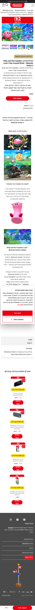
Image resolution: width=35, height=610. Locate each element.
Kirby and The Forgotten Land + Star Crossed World (14, 69)
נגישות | (23, 595)
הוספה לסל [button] (18, 402)
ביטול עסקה (29, 557)
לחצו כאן (20, 305)
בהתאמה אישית (19, 319)
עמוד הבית (30, 10)
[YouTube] (24, 520)
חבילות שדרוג (27, 352)
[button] (6, 5)
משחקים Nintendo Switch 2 (13, 352)
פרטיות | (27, 595)
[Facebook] (17, 520)
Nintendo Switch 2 (20, 10)
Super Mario (15, 354)
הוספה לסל (17, 98)
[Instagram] (11, 520)
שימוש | (31, 595)
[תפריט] (32, 5)
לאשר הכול (17, 313)
